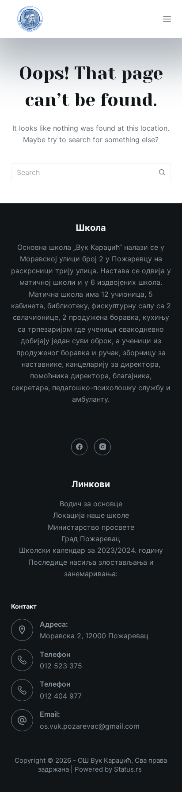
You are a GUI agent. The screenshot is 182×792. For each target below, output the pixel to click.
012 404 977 (61, 695)
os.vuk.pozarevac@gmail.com (90, 726)
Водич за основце (91, 503)
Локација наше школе (91, 515)
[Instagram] (102, 447)
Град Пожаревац (90, 538)
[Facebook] (79, 447)
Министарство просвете (91, 527)
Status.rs (128, 769)
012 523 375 (61, 665)
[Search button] (162, 172)
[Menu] (167, 19)
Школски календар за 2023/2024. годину (91, 550)
